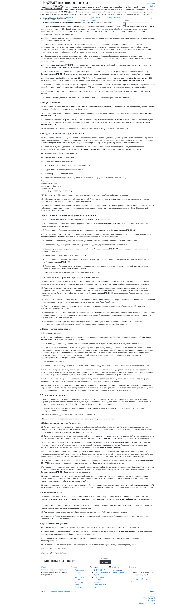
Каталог (60, 18)
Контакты (118, 18)
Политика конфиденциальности (63, 591)
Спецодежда (99, 577)
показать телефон (53, 8)
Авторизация (118, 570)
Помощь (109, 18)
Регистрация (118, 572)
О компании (84, 19)
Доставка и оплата (95, 19)
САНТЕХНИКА (99, 570)
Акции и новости (69, 19)
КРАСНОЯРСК (52, 2)
